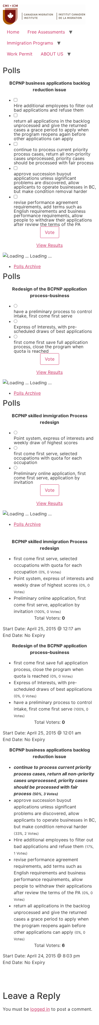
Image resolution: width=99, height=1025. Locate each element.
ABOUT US (52, 54)
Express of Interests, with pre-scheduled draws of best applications (53, 329)
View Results (49, 245)
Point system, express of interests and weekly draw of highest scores (54, 440)
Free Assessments (46, 32)
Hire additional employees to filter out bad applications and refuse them (53, 107)
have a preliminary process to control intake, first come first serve (53, 313)
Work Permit (19, 54)
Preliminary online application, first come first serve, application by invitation (50, 477)
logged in (40, 1009)
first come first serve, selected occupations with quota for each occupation (48, 458)
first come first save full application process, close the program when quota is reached (51, 346)
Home (13, 32)
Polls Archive (27, 266)
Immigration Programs (30, 43)
